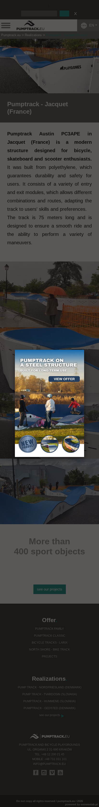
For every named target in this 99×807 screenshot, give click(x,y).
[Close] (84, 349)
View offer (64, 379)
